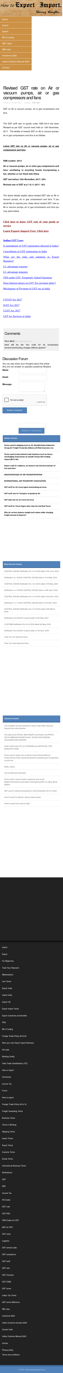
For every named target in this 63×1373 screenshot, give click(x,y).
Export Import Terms (10, 1008)
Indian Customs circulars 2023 (14, 1322)
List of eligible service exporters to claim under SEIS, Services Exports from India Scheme (28, 727)
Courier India (7, 1329)
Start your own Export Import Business (18, 1042)
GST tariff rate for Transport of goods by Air (22, 493)
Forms (4, 1090)
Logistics (5, 1241)
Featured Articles (11, 718)
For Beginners (8, 961)
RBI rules (6, 49)
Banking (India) (8, 1056)
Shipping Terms (8, 1131)
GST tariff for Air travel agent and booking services (25, 487)
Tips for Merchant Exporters (15, 773)
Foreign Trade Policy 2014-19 (14, 1104)
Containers (6, 1077)
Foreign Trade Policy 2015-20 (14, 1036)
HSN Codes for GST (10, 1220)
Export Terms (7, 1145)
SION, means (9, 766)
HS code (5, 1049)
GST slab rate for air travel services (19, 500)
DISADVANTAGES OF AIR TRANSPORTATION (23, 474)
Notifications (7, 1172)
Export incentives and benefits (14, 1015)
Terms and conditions (11, 1354)
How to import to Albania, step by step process (22, 797)
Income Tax (7, 1083)
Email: (5, 376)
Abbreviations (7, 974)
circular (5, 1343)
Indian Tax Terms (9, 1295)
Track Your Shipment (10, 967)
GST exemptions (9, 1254)
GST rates (7, 43)
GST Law (6, 1206)
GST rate (35, 102)
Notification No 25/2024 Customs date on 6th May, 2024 (26, 618)
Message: (7, 384)
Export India (7, 988)
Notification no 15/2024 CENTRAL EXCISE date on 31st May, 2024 (30, 577)
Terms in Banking (9, 1124)
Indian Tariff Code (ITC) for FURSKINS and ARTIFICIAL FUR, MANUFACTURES (28, 747)
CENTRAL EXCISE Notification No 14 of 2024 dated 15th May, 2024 (31, 583)
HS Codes (6, 1199)
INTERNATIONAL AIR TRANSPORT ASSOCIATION (25, 481)
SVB (3, 1186)
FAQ (4, 1022)
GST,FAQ (6, 1213)
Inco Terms (6, 981)
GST (4, 1179)
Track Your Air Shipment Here (16, 637)
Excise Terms (7, 1158)
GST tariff (6, 1261)
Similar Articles (10, 438)
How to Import (8, 1070)
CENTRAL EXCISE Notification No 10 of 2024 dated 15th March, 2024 (29, 610)
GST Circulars (8, 1275)
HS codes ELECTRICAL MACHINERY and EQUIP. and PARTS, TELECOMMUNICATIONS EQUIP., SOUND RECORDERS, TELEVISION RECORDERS (29, 737)
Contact (5, 67)
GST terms (6, 1288)
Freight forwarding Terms (12, 1111)
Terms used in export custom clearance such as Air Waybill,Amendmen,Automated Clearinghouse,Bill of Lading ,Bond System (30, 782)
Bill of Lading (8, 37)
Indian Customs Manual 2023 (15, 61)
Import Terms (7, 1138)
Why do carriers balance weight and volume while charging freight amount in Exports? (28, 513)
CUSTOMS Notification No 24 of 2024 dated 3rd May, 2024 (27, 624)
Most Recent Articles (13, 564)
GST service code (9, 1247)
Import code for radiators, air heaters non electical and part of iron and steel (29, 467)
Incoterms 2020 (9, 55)
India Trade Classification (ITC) (15, 1063)
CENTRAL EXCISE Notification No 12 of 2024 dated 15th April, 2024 (31, 596)
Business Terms (8, 1118)
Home (5, 19)
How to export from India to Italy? (17, 803)
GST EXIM (6, 1281)
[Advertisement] (31, 541)
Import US (6, 1002)
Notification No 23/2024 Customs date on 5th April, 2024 (26, 630)
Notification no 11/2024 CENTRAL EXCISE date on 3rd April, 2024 (30, 602)
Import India (7, 995)
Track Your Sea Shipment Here (16, 643)
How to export (8, 1097)
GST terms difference (11, 1302)
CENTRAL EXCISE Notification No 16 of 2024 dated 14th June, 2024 (31, 571)
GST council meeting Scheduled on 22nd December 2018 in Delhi (30, 790)
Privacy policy (7, 1350)
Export (5, 31)
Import (5, 25)
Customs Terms (8, 1152)
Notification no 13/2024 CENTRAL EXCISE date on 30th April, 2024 (31, 590)
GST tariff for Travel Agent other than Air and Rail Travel (27, 506)
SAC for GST (7, 1227)
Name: (5, 369)
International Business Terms (14, 1165)
